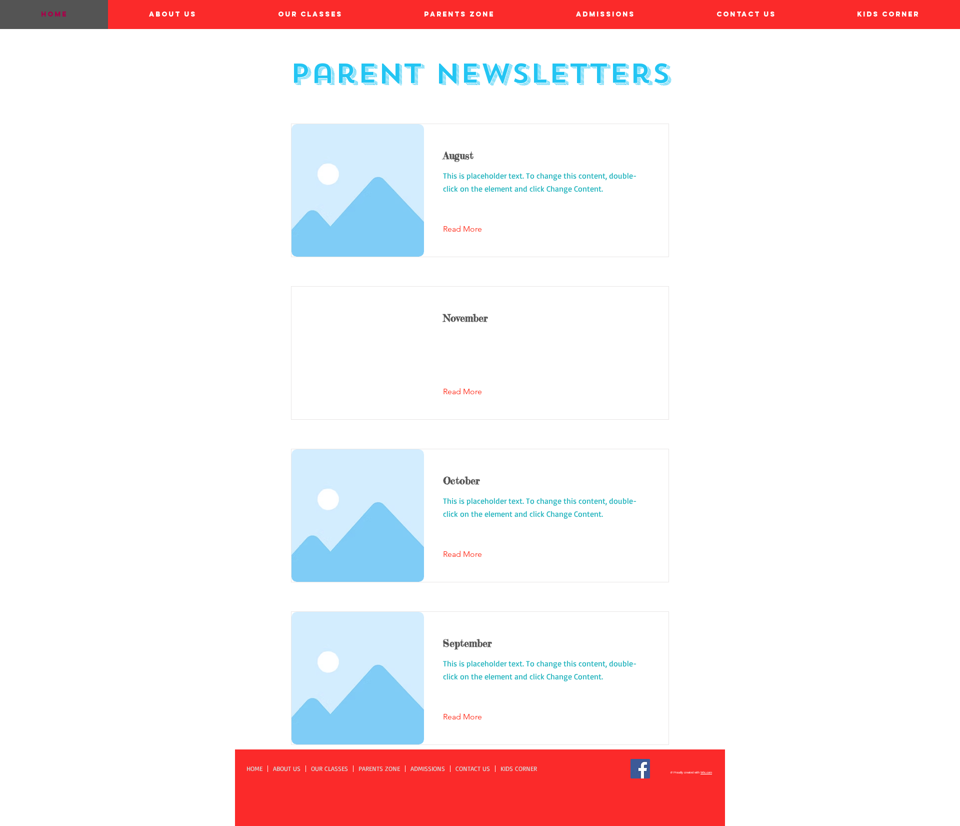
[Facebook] (640, 768)
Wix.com (706, 772)
